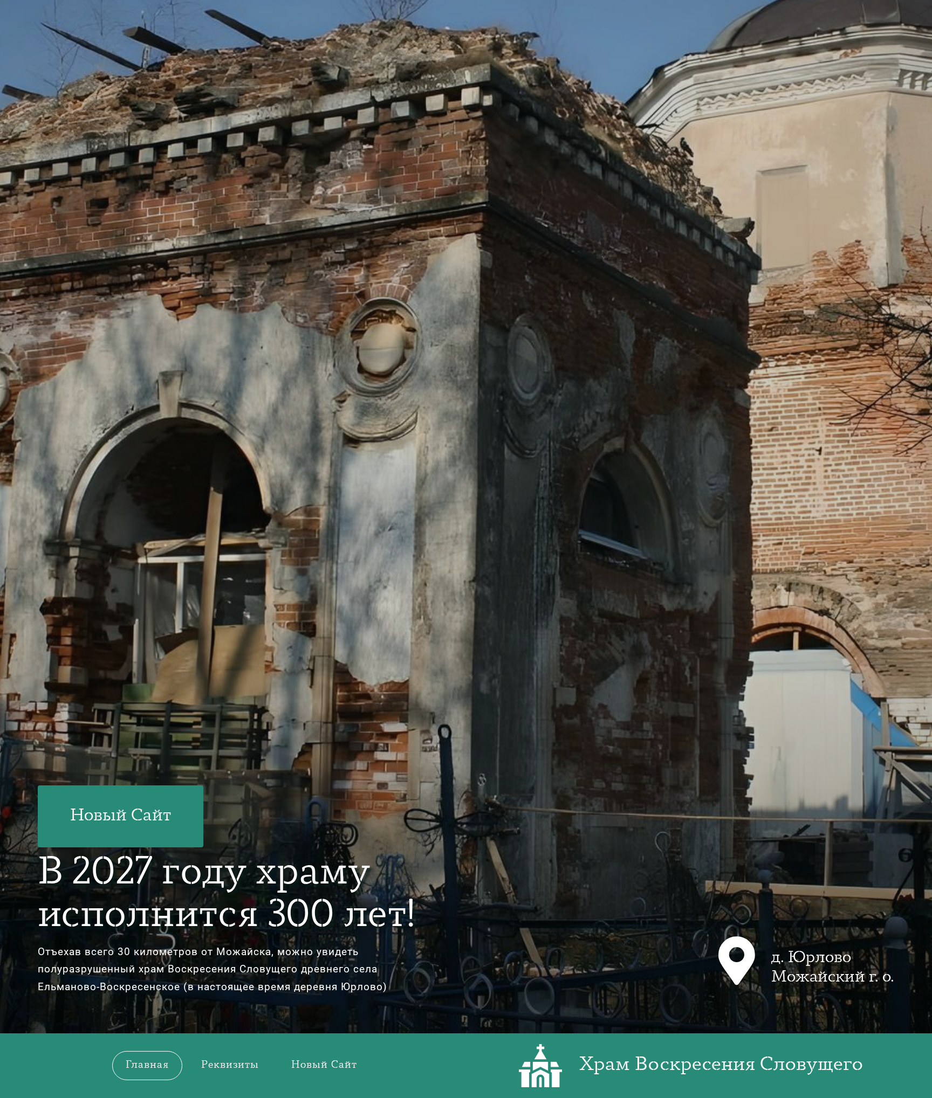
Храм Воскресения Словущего (721, 1065)
